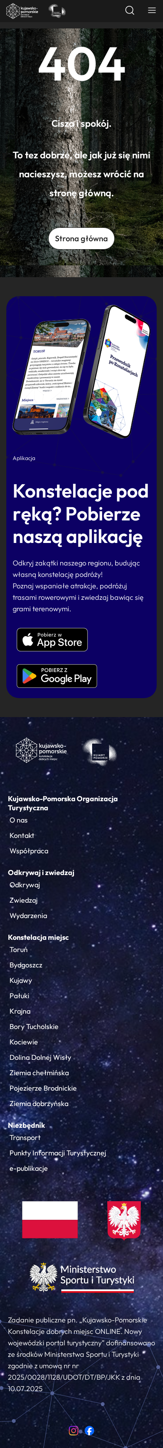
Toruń (18, 949)
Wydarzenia (28, 915)
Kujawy (20, 980)
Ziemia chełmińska (39, 1072)
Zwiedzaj (23, 900)
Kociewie (23, 1041)
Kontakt (21, 835)
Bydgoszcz (25, 964)
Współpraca (28, 850)
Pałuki (19, 995)
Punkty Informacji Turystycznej (57, 1152)
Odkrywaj (24, 884)
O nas (18, 819)
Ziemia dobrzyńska (38, 1103)
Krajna (19, 1011)
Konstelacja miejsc (38, 937)
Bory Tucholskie (34, 1026)
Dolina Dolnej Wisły (40, 1057)
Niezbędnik (26, 1125)
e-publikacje (28, 1168)
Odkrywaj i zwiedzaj (41, 872)
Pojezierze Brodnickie (43, 1088)
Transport (25, 1137)
